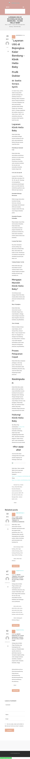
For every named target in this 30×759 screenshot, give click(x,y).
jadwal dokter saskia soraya (17, 608)
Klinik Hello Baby (18, 486)
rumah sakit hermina (19, 614)
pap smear (16, 492)
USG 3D (15, 494)
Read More (15, 566)
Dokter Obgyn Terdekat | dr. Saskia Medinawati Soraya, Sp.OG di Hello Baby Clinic (18, 578)
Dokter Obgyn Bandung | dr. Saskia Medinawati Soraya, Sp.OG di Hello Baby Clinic (18, 637)
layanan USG (21, 426)
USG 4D (18, 494)
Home (6, 24)
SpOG (20, 492)
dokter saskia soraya (17, 606)
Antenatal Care (16, 484)
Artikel (9, 24)
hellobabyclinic (7, 524)
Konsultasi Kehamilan (16, 488)
